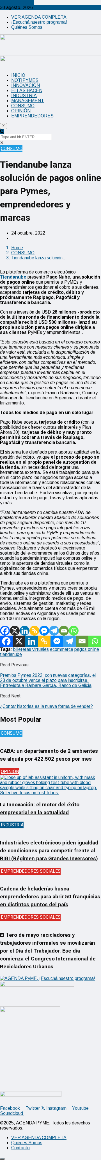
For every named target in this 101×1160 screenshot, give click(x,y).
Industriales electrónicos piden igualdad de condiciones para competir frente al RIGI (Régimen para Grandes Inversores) (49, 851)
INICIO (18, 75)
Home (17, 247)
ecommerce (61, 649)
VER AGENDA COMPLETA (38, 17)
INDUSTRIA (24, 95)
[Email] (64, 631)
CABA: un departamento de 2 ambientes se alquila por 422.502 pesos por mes (49, 755)
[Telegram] (54, 631)
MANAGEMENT (27, 100)
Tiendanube (13, 277)
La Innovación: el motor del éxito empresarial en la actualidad (39, 809)
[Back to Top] (2, 1159)
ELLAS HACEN (26, 90)
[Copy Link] (34, 631)
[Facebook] (5, 631)
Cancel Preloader (17, 2)
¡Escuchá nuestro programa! (39, 22)
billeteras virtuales (31, 649)
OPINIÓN (21, 110)
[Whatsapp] (74, 631)
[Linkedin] (24, 631)
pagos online (86, 649)
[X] (15, 631)
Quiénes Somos (26, 27)
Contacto (20, 1147)
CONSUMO (23, 105)
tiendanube (11, 654)
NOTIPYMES (24, 80)
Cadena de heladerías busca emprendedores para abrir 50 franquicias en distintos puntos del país (50, 897)
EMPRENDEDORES (32, 115)
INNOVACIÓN (25, 85)
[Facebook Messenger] (44, 631)
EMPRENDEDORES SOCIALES (31, 871)
